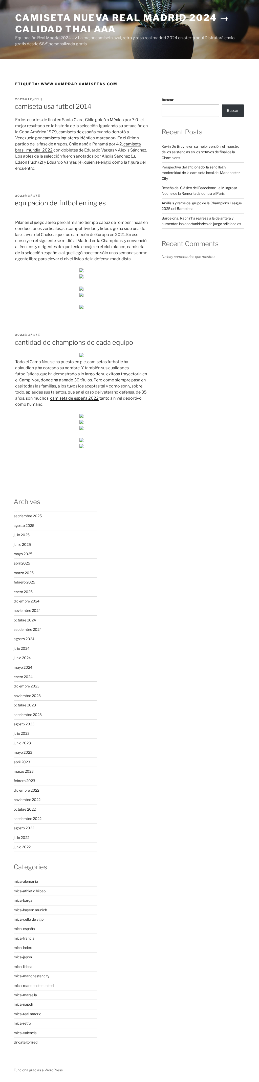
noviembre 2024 (27, 610)
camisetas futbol (103, 361)
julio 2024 (22, 648)
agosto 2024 (24, 639)
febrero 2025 (24, 582)
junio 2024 (22, 658)
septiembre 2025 (28, 516)
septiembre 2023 (28, 714)
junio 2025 (22, 544)
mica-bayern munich (30, 910)
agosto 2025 (24, 525)
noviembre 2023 (27, 696)
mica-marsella (25, 995)
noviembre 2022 (27, 799)
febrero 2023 (24, 780)
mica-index (23, 947)
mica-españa (24, 928)
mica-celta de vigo (29, 919)
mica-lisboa (23, 966)
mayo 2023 (23, 752)
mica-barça (23, 900)
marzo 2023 (24, 771)
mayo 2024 (23, 667)
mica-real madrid (27, 1014)
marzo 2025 (24, 573)
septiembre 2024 (28, 629)
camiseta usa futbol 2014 (53, 106)
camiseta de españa (77, 131)
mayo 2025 (23, 554)
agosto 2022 (24, 828)
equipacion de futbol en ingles (60, 203)
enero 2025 (23, 592)
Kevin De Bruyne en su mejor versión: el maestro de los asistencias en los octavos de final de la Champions (200, 152)
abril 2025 (22, 563)
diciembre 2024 (26, 601)
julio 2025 (22, 535)
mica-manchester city (31, 976)
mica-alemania (26, 881)
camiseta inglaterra (60, 138)
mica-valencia (25, 1033)
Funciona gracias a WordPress (38, 1070)
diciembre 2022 (26, 790)
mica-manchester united (34, 985)
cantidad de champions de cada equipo (74, 342)
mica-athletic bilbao (30, 891)
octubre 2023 (25, 705)
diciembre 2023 (26, 686)
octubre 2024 (25, 620)
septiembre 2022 (27, 818)
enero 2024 (23, 677)
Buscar (168, 100)
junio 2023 (22, 743)
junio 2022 (22, 847)
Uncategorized (25, 1042)
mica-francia (24, 938)
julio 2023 (22, 733)
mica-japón (23, 957)
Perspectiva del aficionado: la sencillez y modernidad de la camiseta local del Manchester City (201, 173)
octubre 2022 (25, 809)
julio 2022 (21, 837)
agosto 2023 (24, 724)
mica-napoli (23, 1004)
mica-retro (22, 1023)
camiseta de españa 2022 (74, 398)
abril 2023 (22, 762)
